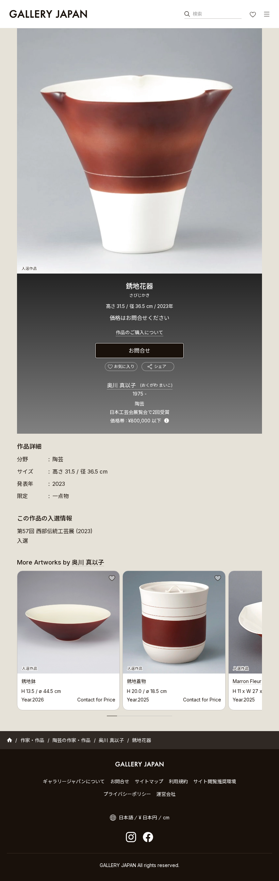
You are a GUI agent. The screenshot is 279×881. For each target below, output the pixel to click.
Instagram (131, 837)
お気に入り (253, 15)
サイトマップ (149, 781)
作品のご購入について (139, 332)
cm (166, 817)
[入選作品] (139, 151)
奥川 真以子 (140, 385)
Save (111, 579)
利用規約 (178, 781)
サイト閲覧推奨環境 (214, 781)
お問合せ (139, 350)
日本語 (126, 817)
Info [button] (166, 420)
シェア (160, 366)
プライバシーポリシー (127, 794)
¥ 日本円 (148, 817)
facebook (148, 837)
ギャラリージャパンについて (74, 781)
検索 (197, 14)
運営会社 (166, 794)
